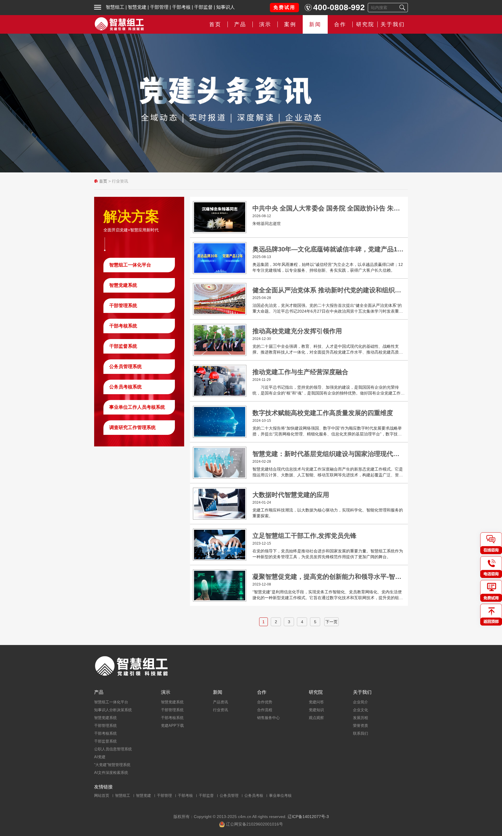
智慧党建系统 (123, 285)
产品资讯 (220, 702)
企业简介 (360, 702)
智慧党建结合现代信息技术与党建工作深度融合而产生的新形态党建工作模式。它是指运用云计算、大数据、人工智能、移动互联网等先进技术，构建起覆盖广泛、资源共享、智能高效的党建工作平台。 (327, 472)
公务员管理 (229, 795)
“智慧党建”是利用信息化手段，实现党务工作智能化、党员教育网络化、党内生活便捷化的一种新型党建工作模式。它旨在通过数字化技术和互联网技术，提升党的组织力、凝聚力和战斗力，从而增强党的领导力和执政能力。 (327, 595)
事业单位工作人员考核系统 (137, 407)
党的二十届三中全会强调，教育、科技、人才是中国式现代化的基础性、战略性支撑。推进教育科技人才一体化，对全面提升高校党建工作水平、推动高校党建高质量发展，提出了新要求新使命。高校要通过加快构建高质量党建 (327, 349)
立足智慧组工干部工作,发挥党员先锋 (304, 535)
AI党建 (99, 757)
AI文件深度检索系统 (111, 772)
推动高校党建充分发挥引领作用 (297, 331)
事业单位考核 (280, 795)
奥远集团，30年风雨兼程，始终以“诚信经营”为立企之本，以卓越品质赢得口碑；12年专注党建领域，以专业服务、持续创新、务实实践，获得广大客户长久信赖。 (327, 267)
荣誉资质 (360, 725)
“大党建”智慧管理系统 (112, 765)
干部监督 (203, 7)
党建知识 (316, 710)
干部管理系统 (123, 305)
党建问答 (316, 702)
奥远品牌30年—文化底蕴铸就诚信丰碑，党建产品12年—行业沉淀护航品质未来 (328, 249)
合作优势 (264, 702)
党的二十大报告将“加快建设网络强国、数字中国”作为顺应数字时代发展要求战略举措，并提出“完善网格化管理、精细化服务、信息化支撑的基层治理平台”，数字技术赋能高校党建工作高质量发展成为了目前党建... (327, 431)
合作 (340, 24)
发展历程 (360, 718)
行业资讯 (220, 710)
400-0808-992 (339, 7)
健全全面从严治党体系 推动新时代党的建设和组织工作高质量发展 (328, 290)
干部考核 (181, 7)
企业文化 (360, 710)
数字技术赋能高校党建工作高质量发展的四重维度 (322, 413)
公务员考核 (253, 795)
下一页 (331, 621)
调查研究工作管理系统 (132, 427)
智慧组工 (115, 7)
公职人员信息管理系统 (113, 749)
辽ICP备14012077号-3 (308, 816)
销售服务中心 (268, 718)
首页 (215, 24)
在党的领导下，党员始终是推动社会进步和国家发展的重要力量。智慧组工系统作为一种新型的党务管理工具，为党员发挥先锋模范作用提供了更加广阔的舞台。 (327, 554)
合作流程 (264, 710)
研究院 (365, 24)
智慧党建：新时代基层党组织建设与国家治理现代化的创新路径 (328, 453)
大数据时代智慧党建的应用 (290, 494)
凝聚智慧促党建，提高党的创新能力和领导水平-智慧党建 (328, 576)
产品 (98, 692)
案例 (290, 24)
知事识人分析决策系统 (113, 710)
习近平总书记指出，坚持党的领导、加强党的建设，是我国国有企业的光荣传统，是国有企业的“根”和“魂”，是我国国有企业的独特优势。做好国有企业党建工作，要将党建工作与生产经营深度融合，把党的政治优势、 (328, 390)
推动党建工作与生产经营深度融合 (300, 372)
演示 (165, 692)
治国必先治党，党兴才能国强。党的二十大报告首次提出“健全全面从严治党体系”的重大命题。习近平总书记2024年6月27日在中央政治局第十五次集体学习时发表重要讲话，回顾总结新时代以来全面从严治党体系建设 (327, 308)
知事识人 (225, 7)
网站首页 (101, 795)
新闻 (315, 24)
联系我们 (360, 733)
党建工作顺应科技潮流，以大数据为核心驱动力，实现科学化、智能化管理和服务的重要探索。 (327, 513)
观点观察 (316, 718)
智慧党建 (137, 7)
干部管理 (159, 7)
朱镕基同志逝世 (266, 223)
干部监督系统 (123, 346)
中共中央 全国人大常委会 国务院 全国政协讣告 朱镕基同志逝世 (328, 208)
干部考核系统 (123, 325)
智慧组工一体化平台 (130, 264)
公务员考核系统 (125, 386)
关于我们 (393, 24)
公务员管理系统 (125, 366)
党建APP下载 (172, 725)
